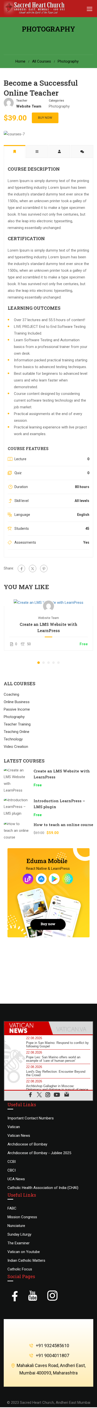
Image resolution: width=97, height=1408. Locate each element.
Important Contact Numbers (30, 1118)
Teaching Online (16, 731)
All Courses (41, 61)
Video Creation (16, 746)
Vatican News (18, 1135)
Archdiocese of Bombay (27, 1144)
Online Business (17, 702)
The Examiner (18, 1243)
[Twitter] (32, 568)
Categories (56, 100)
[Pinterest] (44, 568)
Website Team (48, 618)
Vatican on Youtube (23, 1252)
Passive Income (17, 709)
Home (20, 61)
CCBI (11, 1161)
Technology (13, 739)
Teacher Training (17, 724)
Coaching (11, 694)
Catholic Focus (19, 1269)
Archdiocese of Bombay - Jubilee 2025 (39, 1153)
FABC (11, 1208)
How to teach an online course (63, 824)
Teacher (21, 100)
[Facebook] (21, 568)
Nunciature (16, 1225)
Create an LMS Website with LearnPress (48, 627)
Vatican (13, 1127)
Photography (68, 61)
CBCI (11, 1170)
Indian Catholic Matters (26, 1260)
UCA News (16, 1179)
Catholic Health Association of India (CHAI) (42, 1187)
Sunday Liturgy (19, 1234)
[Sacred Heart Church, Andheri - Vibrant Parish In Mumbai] (35, 8)
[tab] (26, 1028)
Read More (48, 602)
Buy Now (45, 117)
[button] (38, 662)
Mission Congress (22, 1217)
